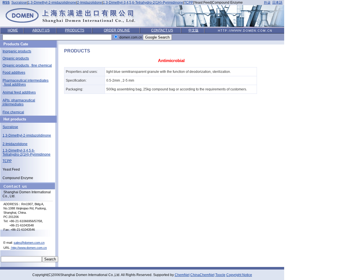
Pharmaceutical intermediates (25, 80)
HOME (13, 30)
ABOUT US (41, 30)
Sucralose (19, 3)
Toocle (220, 275)
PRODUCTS (74, 30)
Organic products (16, 58)
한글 (267, 3)
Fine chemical (13, 112)
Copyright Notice (239, 275)
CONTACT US (162, 30)
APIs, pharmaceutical (19, 100)
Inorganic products (17, 51)
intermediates (13, 104)
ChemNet (182, 275)
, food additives (14, 84)
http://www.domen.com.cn (28, 247)
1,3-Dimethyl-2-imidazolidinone (52, 3)
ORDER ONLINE (117, 30)
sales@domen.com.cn (29, 242)
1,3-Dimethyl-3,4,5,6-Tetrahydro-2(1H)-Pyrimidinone (143, 3)
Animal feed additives (19, 92)
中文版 (193, 30)
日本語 (277, 3)
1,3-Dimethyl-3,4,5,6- (19, 150)
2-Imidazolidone (89, 3)
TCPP (188, 3)
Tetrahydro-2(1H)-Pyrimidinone (26, 154)
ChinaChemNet (202, 275)
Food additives (14, 73)
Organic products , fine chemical (27, 65)
